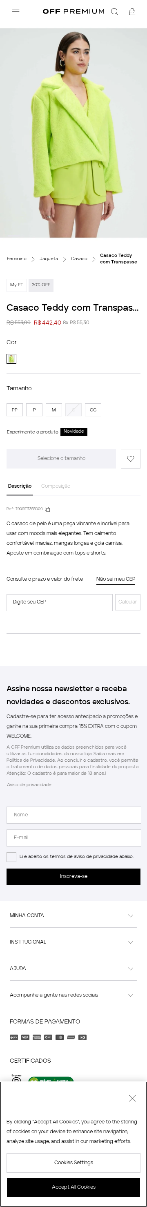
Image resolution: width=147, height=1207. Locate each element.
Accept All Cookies (74, 1187)
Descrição (19, 486)
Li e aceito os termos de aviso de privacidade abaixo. (77, 857)
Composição (55, 486)
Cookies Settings (73, 1163)
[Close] (132, 1099)
